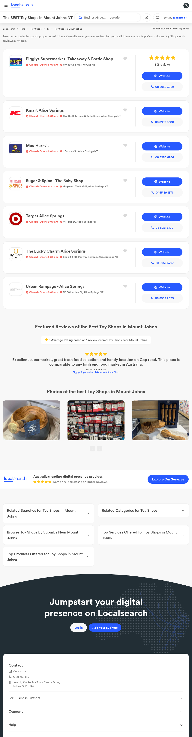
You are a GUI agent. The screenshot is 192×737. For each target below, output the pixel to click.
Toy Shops (36, 28)
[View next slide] (99, 448)
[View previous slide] (92, 448)
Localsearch (9, 28)
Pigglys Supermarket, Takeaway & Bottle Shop (96, 372)
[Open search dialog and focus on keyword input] (78, 17)
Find (23, 28)
